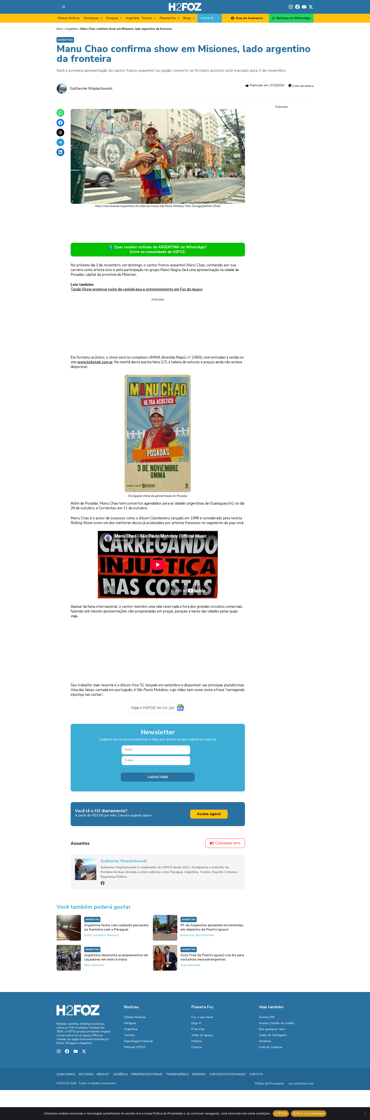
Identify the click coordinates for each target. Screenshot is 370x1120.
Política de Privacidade (269, 1087)
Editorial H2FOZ (135, 1050)
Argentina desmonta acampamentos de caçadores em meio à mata (116, 960)
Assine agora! (209, 817)
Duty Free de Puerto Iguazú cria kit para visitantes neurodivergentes (212, 960)
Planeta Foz (168, 18)
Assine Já (207, 18)
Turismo (146, 18)
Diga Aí (196, 1026)
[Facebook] (102, 886)
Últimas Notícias (69, 18)
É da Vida (197, 1032)
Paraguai (112, 18)
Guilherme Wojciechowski (91, 88)
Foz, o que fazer (202, 1020)
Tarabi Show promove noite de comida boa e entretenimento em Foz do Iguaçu (136, 289)
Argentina (132, 18)
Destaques (91, 18)
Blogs (187, 18)
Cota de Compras (270, 1050)
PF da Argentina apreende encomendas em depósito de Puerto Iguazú (212, 930)
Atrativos (265, 1044)
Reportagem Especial (138, 1044)
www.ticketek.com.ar (95, 362)
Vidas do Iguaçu (202, 1038)
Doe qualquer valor (272, 1032)
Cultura (196, 1050)
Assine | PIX (267, 1020)
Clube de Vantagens (273, 1038)
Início (60, 29)
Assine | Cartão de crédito (276, 1026)
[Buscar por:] (63, 7)
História (196, 1044)
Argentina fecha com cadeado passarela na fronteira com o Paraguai (116, 930)
